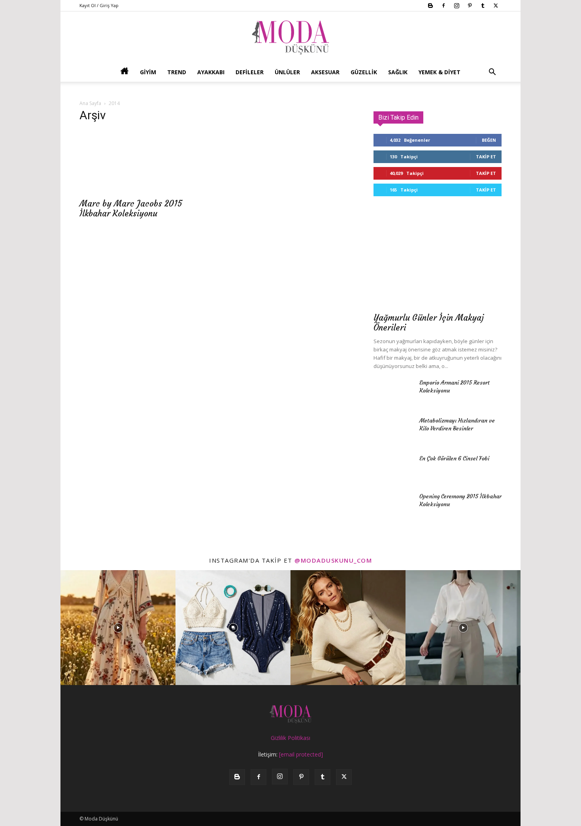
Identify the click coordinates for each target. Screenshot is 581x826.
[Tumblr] (483, 5)
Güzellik (364, 72)
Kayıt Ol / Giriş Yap (99, 5)
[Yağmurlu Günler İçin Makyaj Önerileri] (438, 261)
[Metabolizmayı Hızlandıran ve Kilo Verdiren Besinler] (393, 430)
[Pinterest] (469, 5)
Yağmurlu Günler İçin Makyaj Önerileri (429, 322)
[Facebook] (443, 5)
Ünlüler (287, 72)
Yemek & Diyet (439, 72)
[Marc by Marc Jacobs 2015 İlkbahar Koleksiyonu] (143, 161)
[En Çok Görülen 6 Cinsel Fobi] (393, 468)
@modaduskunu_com (333, 560)
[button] (492, 73)
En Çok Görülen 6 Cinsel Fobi (454, 458)
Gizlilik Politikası (290, 738)
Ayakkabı (210, 72)
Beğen (489, 140)
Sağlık (397, 72)
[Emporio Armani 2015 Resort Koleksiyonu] (393, 392)
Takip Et (486, 157)
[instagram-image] (117, 627)
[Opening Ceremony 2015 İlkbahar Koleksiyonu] (393, 506)
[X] (496, 5)
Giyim (148, 72)
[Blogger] (430, 5)
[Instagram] (456, 5)
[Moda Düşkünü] (290, 37)
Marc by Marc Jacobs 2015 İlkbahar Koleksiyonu (130, 208)
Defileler (250, 72)
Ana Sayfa (90, 103)
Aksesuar (325, 72)
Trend (176, 72)
